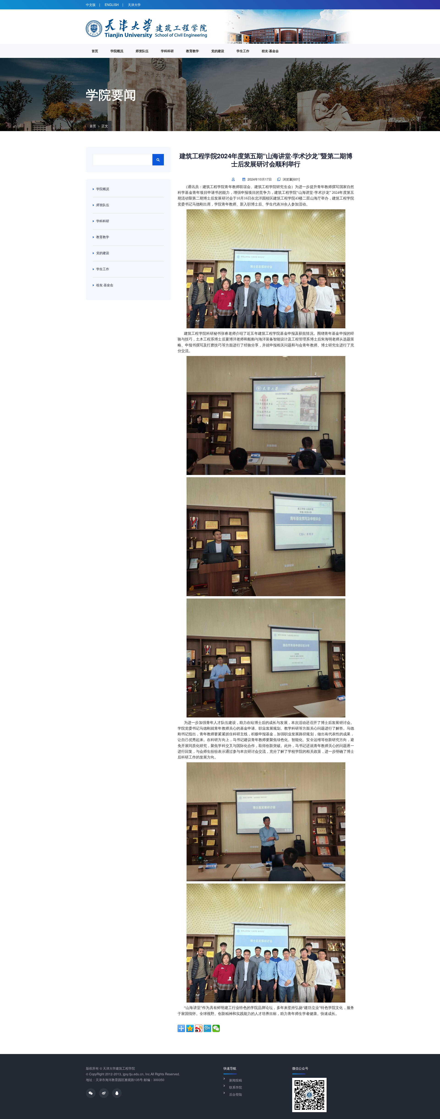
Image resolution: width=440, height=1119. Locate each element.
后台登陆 (235, 1094)
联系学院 (235, 1087)
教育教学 (192, 51)
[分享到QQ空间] (190, 1028)
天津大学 (134, 4)
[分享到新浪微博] (198, 1028)
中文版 (91, 4)
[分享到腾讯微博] (207, 1028)
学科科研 (167, 51)
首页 (95, 51)
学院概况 (116, 51)
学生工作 (242, 51)
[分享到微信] (216, 1028)
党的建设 (217, 51)
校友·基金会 (270, 51)
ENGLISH (112, 4)
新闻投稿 (235, 1080)
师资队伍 (142, 51)
